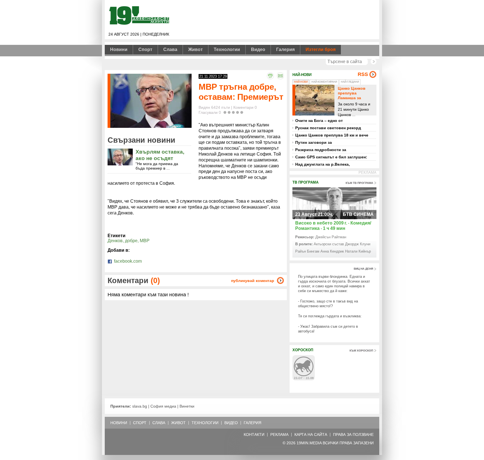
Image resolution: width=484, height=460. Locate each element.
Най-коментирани (324, 81)
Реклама (279, 434)
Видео (258, 49)
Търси (373, 61)
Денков (115, 240)
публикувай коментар (252, 280)
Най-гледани (350, 81)
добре (131, 240)
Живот (195, 49)
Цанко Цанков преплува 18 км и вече (331, 135)
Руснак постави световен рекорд (328, 128)
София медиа (163, 406)
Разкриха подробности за (320, 149)
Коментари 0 (245, 107)
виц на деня (363, 268)
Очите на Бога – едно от (319, 120)
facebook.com (127, 261)
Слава (170, 49)
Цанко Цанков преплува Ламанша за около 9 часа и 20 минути (355, 97)
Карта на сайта (310, 434)
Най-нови (301, 81)
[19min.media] (138, 23)
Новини (118, 49)
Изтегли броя (321, 49)
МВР (145, 240)
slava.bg (139, 406)
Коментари (134, 280)
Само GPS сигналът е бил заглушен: (331, 157)
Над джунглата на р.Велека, (322, 164)
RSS (363, 74)
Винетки (187, 406)
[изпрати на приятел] (280, 75)
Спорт (145, 49)
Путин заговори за (313, 142)
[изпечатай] (270, 75)
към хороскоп (361, 350)
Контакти (254, 434)
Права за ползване (353, 434)
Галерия (285, 49)
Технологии (227, 49)
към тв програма (359, 182)
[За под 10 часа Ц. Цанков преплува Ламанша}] (314, 100)
